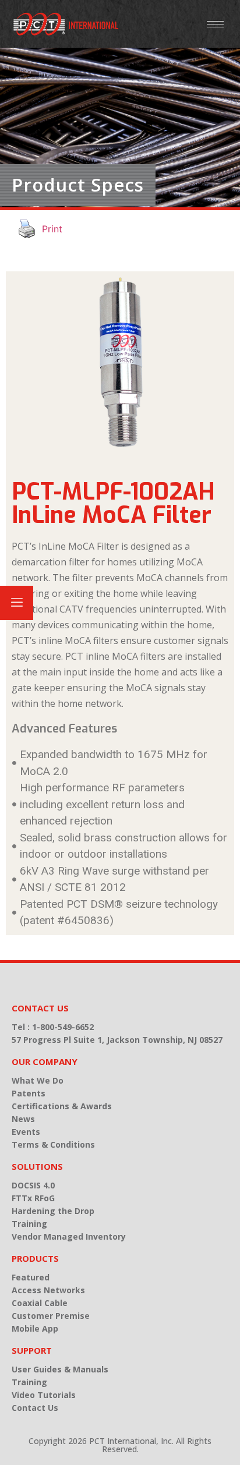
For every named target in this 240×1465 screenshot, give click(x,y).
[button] (16, 603)
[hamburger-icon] (215, 24)
